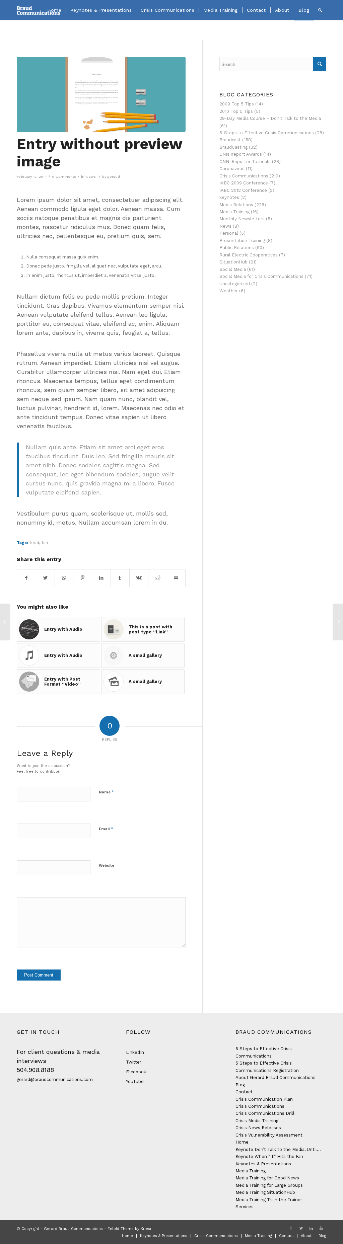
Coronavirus (232, 168)
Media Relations (236, 204)
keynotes (229, 197)
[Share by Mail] (176, 578)
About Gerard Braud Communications (275, 1077)
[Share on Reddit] (157, 578)
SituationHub (233, 261)
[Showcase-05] (101, 94)
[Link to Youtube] (321, 1229)
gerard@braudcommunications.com (55, 1079)
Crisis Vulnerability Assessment (268, 1135)
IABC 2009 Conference (243, 182)
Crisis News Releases (258, 1127)
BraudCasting (233, 147)
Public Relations (236, 247)
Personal (228, 233)
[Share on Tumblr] (120, 578)
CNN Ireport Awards (240, 154)
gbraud (114, 176)
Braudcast (230, 139)
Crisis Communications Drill (264, 1113)
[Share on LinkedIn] (101, 578)
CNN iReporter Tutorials (245, 161)
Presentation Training (242, 240)
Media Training (234, 211)
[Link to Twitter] (301, 1229)
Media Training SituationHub (265, 1192)
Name (106, 791)
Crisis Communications (243, 175)
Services (244, 1206)
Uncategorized (234, 283)
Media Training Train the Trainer (268, 1199)
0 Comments (64, 176)
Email (106, 828)
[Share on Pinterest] (82, 578)
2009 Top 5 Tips (236, 103)
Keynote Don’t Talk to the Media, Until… (278, 1149)
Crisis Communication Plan (264, 1099)
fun (45, 542)
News (91, 176)
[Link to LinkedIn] (311, 1229)
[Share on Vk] (139, 578)
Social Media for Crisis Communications (261, 276)
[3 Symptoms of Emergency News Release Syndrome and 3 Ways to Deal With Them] (5, 622)
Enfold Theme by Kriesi (129, 1229)
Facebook (136, 1071)
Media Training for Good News (267, 1177)
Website (106, 865)
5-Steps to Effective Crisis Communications (266, 132)
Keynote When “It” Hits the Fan (269, 1156)
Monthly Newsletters (242, 218)
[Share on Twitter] (45, 578)
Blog (240, 1084)
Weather (228, 290)
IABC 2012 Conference (243, 190)
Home (242, 1142)
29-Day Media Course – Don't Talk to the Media (270, 118)
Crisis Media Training (256, 1120)
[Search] (320, 10)
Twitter (133, 1062)
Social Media (232, 269)
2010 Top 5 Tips (236, 111)
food (34, 542)
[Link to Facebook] (291, 1229)
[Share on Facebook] (26, 578)
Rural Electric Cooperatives (248, 254)
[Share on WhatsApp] (64, 578)
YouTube (135, 1081)
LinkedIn (135, 1052)
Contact (244, 1091)
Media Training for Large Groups (269, 1185)
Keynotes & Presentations (263, 1163)
